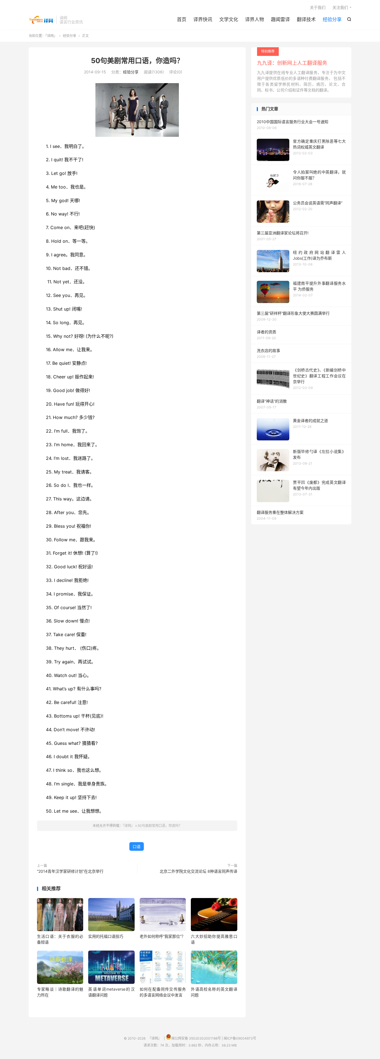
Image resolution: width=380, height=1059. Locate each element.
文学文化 (228, 19)
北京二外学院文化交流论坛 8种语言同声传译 (198, 871)
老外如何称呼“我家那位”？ (162, 936)
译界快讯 (202, 19)
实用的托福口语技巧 (105, 936)
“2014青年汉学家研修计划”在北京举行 (70, 871)
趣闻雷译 (280, 19)
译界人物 (254, 19)
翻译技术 (306, 19)
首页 (181, 19)
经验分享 (332, 19)
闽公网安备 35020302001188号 (196, 1038)
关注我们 (340, 7)
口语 (136, 846)
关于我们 (317, 7)
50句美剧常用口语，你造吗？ (137, 60)
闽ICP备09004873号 (240, 1038)
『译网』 (41, 19)
